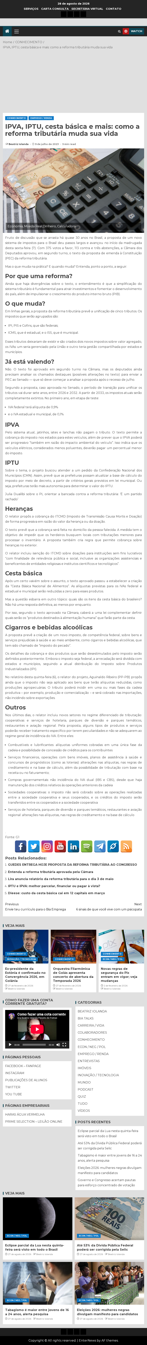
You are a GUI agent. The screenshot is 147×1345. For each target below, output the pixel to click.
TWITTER (12, 1087)
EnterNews (87, 1340)
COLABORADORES (92, 1032)
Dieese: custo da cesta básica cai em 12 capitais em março (56, 893)
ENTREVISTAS (89, 1061)
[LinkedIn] (73, 846)
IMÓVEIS (84, 1068)
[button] (16, 31)
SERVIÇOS (31, 9)
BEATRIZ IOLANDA (92, 1011)
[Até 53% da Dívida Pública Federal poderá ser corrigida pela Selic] (109, 1218)
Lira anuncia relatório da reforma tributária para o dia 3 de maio (61, 879)
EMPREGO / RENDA (41, 118)
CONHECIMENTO (16, 118)
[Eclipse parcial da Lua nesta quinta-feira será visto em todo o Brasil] (37, 1218)
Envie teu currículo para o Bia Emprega (35, 906)
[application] (37, 1029)
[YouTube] (60, 846)
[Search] (119, 31)
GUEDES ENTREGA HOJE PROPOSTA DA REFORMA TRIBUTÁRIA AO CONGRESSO (72, 864)
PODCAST (85, 1089)
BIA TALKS (86, 1018)
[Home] (7, 31)
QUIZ (82, 1096)
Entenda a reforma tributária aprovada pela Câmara (50, 872)
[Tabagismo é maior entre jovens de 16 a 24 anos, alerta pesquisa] (37, 1283)
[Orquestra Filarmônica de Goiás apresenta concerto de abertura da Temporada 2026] (73, 947)
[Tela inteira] (64, 1045)
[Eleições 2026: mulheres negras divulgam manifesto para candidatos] (109, 1283)
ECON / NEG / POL (113, 959)
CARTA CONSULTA (55, 9)
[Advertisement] (73, 80)
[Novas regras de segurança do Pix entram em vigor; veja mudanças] (121, 947)
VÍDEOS (84, 1111)
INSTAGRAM (14, 1073)
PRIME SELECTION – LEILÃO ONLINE (33, 1121)
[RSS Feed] (126, 846)
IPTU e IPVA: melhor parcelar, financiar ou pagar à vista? (54, 886)
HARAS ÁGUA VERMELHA (25, 1114)
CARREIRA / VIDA (91, 1025)
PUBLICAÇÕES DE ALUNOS (26, 1080)
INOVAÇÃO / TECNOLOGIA (21, 959)
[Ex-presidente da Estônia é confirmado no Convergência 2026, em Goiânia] (25, 947)
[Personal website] (113, 846)
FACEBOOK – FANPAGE (23, 1066)
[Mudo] (58, 1045)
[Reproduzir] (10, 1045)
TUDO (82, 1103)
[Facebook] (21, 846)
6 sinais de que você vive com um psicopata (109, 906)
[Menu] (16, 31)
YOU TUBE (13, 1094)
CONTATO (113, 9)
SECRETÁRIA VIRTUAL (87, 9)
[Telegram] (100, 846)
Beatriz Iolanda (19, 144)
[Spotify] (87, 846)
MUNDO (84, 1082)
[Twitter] (34, 846)
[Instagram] (47, 846)
